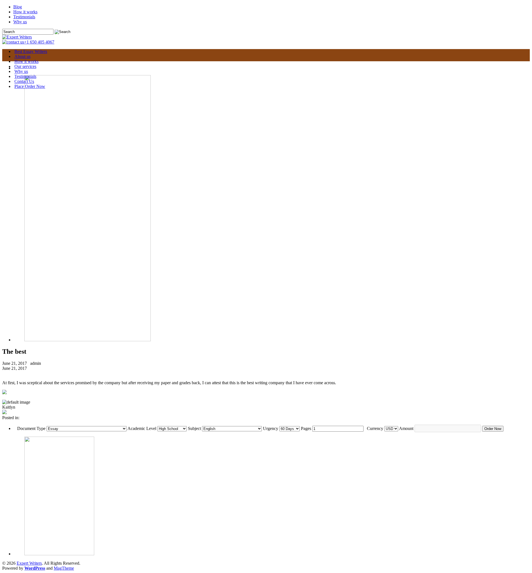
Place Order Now (29, 86)
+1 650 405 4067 (39, 42)
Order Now (492, 429)
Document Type (31, 428)
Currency (375, 428)
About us (22, 56)
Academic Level (141, 428)
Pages (306, 428)
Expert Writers (29, 563)
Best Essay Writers (30, 51)
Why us (20, 21)
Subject (194, 428)
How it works (25, 11)
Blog (17, 6)
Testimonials (24, 16)
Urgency (270, 428)
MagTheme (64, 568)
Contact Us (24, 81)
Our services (25, 66)
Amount (406, 428)
